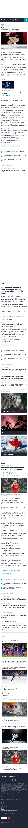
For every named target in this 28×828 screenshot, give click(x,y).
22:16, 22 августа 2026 (6, 181)
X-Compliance (3, 801)
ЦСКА (3, 260)
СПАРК (2, 800)
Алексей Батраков (6, 573)
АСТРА (2, 804)
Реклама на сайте (4, 776)
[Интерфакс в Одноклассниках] (13, 813)
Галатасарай (17, 570)
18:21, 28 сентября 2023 (6, 25)
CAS (8, 146)
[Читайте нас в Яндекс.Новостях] (2, 813)
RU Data (2, 809)
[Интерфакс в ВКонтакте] (8, 813)
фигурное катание (15, 146)
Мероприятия (12, 776)
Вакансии (22, 775)
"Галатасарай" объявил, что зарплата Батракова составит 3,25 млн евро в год (13, 474)
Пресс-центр (16, 775)
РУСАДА (4, 146)
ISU (2, 345)
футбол (15, 260)
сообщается (17, 502)
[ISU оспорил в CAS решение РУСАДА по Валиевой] (8, 88)
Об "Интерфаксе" (9, 775)
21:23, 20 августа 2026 (6, 465)
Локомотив (9, 260)
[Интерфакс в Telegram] (4, 813)
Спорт (3, 24)
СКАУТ (2, 802)
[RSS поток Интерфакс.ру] (11, 813)
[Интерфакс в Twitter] (6, 813)
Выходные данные (5, 822)
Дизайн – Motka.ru (4, 823)
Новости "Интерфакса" (5, 807)
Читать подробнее (12, 93)
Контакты (3, 775)
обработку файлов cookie (5, 794)
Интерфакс (14, 20)
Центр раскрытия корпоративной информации (9, 810)
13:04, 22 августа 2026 (6, 285)
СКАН (2, 808)
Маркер (2, 803)
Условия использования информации (8, 821)
